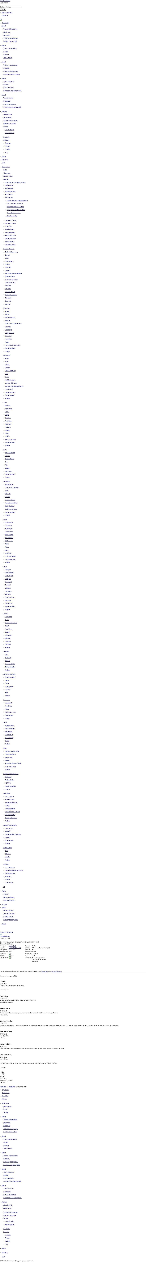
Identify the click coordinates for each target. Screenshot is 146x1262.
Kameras (8, 641)
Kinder (7, 314)
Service (5, 127)
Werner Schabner (6, 1032)
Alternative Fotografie (10, 825)
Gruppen (8, 327)
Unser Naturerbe (8, 249)
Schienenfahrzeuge (11, 623)
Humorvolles (9, 735)
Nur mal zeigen (10, 867)
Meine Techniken (10, 786)
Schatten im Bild (12, 216)
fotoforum (6, 140)
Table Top (8, 658)
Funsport (8, 585)
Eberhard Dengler (6, 1021)
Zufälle (7, 741)
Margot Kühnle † (6, 1044)
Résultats (6, 68)
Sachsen (8, 289)
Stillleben (6, 651)
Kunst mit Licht (9, 799)
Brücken (7, 497)
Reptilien (8, 418)
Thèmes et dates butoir (10, 65)
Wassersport (9, 576)
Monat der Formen (11, 220)
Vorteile (4, 924)
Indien (7, 550)
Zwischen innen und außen (15, 207)
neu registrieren (56, 972)
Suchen (2, 7)
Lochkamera (9, 828)
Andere (7, 351)
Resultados (6, 101)
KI (4, 887)
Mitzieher (8, 600)
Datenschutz (5, 1093)
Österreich (8, 301)
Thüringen (8, 298)
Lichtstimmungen (10, 754)
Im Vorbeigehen (10, 728)
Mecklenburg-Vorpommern (13, 273)
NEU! (5, 170)
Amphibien (8, 421)
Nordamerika (9, 538)
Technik (5, 614)
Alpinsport (8, 591)
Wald (6, 374)
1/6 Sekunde (9, 188)
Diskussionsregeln (9, 900)
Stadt (6, 491)
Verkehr (7, 760)
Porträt (7, 311)
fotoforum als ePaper (9, 123)
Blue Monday (9, 185)
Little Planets (9, 715)
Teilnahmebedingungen (10, 38)
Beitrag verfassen (8, 897)
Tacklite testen (9, 229)
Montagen (8, 777)
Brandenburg (9, 261)
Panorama (6, 700)
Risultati (5, 84)
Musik (7, 342)
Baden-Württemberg (11, 252)
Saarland (8, 286)
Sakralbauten (9, 484)
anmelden (45, 972)
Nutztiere (8, 427)
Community (5, 23)
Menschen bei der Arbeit (12, 345)
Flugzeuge (8, 617)
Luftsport (7, 588)
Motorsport (8, 582)
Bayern (7, 255)
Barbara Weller (5, 1008)
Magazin (4, 111)
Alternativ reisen (10, 559)
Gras (6, 462)
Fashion (7, 320)
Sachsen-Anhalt (10, 292)
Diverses (6, 864)
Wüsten (7, 368)
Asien (7, 547)
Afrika (7, 544)
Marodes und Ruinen (11, 503)
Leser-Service (9, 130)
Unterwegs (8, 330)
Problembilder (9, 780)
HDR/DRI (8, 783)
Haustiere (8, 424)
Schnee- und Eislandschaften (14, 386)
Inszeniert (8, 336)
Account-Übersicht (9, 913)
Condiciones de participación (12, 107)
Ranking (6, 55)
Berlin (7, 258)
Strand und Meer (10, 371)
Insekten (7, 405)
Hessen (7, 270)
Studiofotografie (10, 317)
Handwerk (8, 339)
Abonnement (7, 117)
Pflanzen (8, 854)
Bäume (7, 456)
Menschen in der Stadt (12, 751)
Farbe (7, 680)
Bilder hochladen (7, 12)
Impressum (5, 1090)
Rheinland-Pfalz (10, 282)
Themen (6, 894)
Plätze (7, 709)
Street (5, 722)
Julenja (2, 1076)
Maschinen (8, 629)
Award (4, 26)
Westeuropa (9, 532)
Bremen (7, 264)
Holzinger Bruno (5, 1055)
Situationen (8, 732)
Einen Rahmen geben (14, 213)
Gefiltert (7, 837)
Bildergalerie (6, 167)
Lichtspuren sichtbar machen (16, 210)
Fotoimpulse (9, 197)
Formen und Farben (11, 802)
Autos (7, 620)
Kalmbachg (4, 996)
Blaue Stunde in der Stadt (13, 763)
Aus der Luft (9, 389)
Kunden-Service (8, 910)
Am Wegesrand (10, 453)
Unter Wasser (7, 848)
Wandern (8, 594)
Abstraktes (6, 793)
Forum (4, 891)
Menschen (6, 308)
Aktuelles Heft (7, 114)
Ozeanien (8, 553)
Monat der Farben (10, 223)
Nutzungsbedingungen (10, 920)
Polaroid (7, 689)
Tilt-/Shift (7, 831)
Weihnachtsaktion (10, 238)
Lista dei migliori (8, 87)
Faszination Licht (10, 235)
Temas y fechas (8, 98)
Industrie (7, 494)
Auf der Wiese (9, 459)
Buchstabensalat (10, 191)
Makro (7, 433)
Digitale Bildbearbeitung (10, 774)
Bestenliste (6, 35)
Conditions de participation (11, 74)
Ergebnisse (6, 32)
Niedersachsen (10, 276)
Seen (6, 361)
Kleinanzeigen (9, 133)
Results (5, 51)
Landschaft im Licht (11, 383)
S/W (6, 692)
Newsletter (6, 137)
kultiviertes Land (10, 380)
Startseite (3, 1087)
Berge (7, 358)
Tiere (5, 402)
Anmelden (5, 15)
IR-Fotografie (9, 840)
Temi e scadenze (8, 81)
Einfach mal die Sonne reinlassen (17, 200)
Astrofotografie (9, 395)
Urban (5, 748)
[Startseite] (1, 20)
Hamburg (8, 267)
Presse (7, 146)
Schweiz (7, 304)
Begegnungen (9, 333)
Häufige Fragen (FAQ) (10, 41)
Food (6, 655)
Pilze (6, 465)
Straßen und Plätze (11, 509)
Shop (3, 163)
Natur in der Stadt (10, 766)
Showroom (6, 173)
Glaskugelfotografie (11, 818)
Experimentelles (10, 348)
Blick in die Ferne (10, 712)
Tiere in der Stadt (10, 439)
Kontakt (7, 149)
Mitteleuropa (9, 535)
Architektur (6, 481)
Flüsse (7, 364)
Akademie (5, 159)
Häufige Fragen (8, 917)
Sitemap (4, 1099)
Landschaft (6, 355)
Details (7, 430)
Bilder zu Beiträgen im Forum (14, 870)
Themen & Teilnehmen (10, 29)
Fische (7, 412)
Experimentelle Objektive (13, 834)
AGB (6, 152)
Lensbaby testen (10, 245)
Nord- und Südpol (10, 556)
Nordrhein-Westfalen (11, 279)
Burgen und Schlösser (12, 487)
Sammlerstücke (10, 664)
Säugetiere (8, 409)
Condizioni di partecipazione (12, 91)
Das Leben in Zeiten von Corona (15, 182)
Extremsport (9, 603)
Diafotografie (9, 686)
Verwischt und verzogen (12, 812)
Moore (7, 377)
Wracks (7, 857)
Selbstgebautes (10, 873)
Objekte (7, 661)
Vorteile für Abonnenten (10, 120)
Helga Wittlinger (5, 936)
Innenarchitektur (10, 500)
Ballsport (8, 569)
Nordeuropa (9, 522)
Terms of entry (7, 58)
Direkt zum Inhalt (5, 1)
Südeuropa (8, 528)
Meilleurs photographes (10, 71)
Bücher (4, 156)
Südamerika (9, 541)
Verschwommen (10, 809)
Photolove (8, 226)
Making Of (8, 876)
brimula (2, 981)
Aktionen (6, 179)
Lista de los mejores (9, 104)
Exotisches (8, 471)
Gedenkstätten (9, 506)
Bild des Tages (8, 176)
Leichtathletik (9, 573)
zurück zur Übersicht (6, 932)
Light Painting (9, 796)
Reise (5, 519)
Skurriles (8, 644)
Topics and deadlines (10, 48)
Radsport (8, 579)
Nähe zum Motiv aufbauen (15, 204)
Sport (5, 566)
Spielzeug (8, 635)
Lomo (7, 683)
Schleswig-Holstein (11, 295)
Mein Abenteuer (10, 232)
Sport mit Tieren (10, 597)
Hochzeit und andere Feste (13, 323)
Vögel (7, 415)
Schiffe (7, 626)
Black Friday (9, 194)
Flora (5, 450)
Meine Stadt (9, 757)
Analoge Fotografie (9, 674)
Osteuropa (8, 525)
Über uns (8, 143)
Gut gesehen (9, 738)
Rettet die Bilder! (10, 677)
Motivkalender (9, 241)
